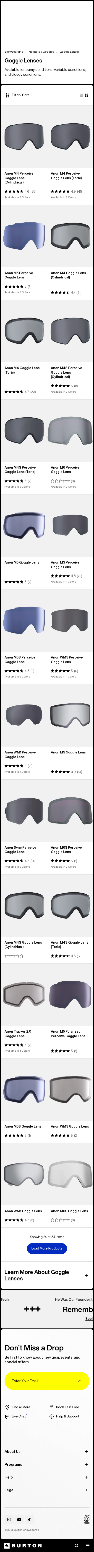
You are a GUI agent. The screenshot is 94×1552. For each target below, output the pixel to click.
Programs (13, 1464)
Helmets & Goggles (41, 51)
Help (9, 1477)
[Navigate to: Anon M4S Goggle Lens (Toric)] (70, 906)
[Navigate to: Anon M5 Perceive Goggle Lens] (24, 236)
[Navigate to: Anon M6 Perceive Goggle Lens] (70, 430)
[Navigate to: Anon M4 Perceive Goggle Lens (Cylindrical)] (24, 136)
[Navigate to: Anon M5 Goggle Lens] (24, 525)
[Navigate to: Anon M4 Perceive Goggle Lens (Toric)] (70, 136)
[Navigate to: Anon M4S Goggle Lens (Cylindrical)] (24, 906)
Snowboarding (14, 51)
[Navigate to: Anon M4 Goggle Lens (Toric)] (24, 331)
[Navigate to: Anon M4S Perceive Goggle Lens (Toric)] (24, 430)
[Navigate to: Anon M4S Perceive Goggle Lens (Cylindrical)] (70, 331)
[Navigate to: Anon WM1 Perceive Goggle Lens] (24, 715)
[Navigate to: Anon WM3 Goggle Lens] (70, 1089)
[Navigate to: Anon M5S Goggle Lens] (24, 1089)
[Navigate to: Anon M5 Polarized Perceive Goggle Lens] (70, 995)
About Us (13, 1451)
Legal (9, 1490)
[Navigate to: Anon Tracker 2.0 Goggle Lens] (24, 995)
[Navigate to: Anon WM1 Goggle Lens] (24, 1174)
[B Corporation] (86, 1519)
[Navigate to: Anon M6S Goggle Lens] (70, 1174)
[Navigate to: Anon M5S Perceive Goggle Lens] (24, 620)
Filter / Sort (20, 95)
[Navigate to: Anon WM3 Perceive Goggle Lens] (70, 620)
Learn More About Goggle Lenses (37, 1275)
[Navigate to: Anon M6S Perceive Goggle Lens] (70, 811)
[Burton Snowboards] (23, 1546)
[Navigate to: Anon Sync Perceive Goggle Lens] (24, 811)
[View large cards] (81, 95)
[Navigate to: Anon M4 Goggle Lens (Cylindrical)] (70, 236)
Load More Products (47, 1248)
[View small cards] (86, 95)
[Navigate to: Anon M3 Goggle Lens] (70, 715)
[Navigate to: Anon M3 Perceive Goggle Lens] (70, 525)
